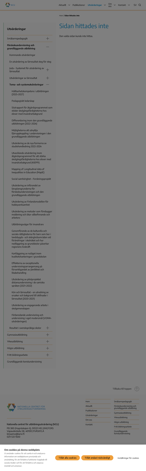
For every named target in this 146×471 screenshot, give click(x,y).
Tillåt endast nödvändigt (97, 457)
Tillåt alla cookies (67, 457)
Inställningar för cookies (128, 458)
